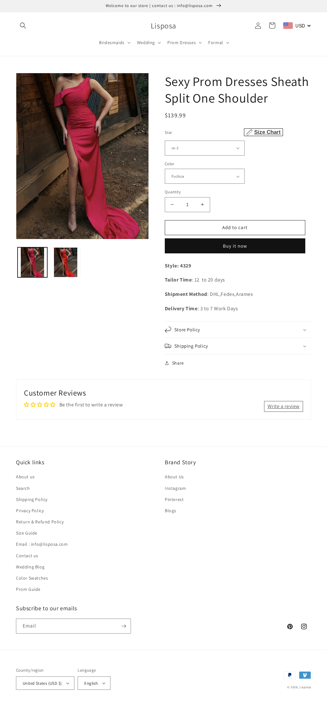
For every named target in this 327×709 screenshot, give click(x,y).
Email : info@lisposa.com (42, 544)
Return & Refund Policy (40, 522)
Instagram (175, 488)
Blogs (170, 510)
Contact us (27, 556)
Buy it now (235, 246)
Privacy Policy (30, 510)
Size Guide (26, 533)
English (91, 683)
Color (169, 163)
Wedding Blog (30, 567)
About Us (174, 477)
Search (23, 488)
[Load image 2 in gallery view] (65, 262)
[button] (23, 26)
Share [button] (178, 363)
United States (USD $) (42, 683)
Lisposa (305, 687)
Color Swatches (32, 578)
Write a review (284, 406)
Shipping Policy (32, 499)
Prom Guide (28, 589)
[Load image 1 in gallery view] (32, 262)
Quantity (173, 192)
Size (223, 132)
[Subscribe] (124, 626)
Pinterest (174, 499)
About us (25, 477)
